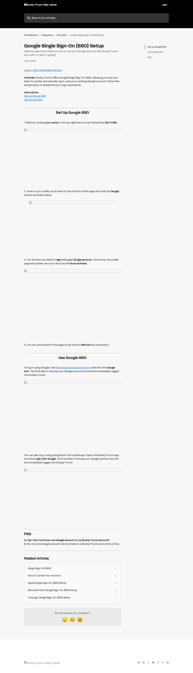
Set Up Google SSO (35, 96)
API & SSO (62, 35)
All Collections (31, 35)
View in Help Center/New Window (43, 70)
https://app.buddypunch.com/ (73, 367)
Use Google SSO (33, 100)
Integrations (47, 35)
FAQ (149, 57)
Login (164, 5)
